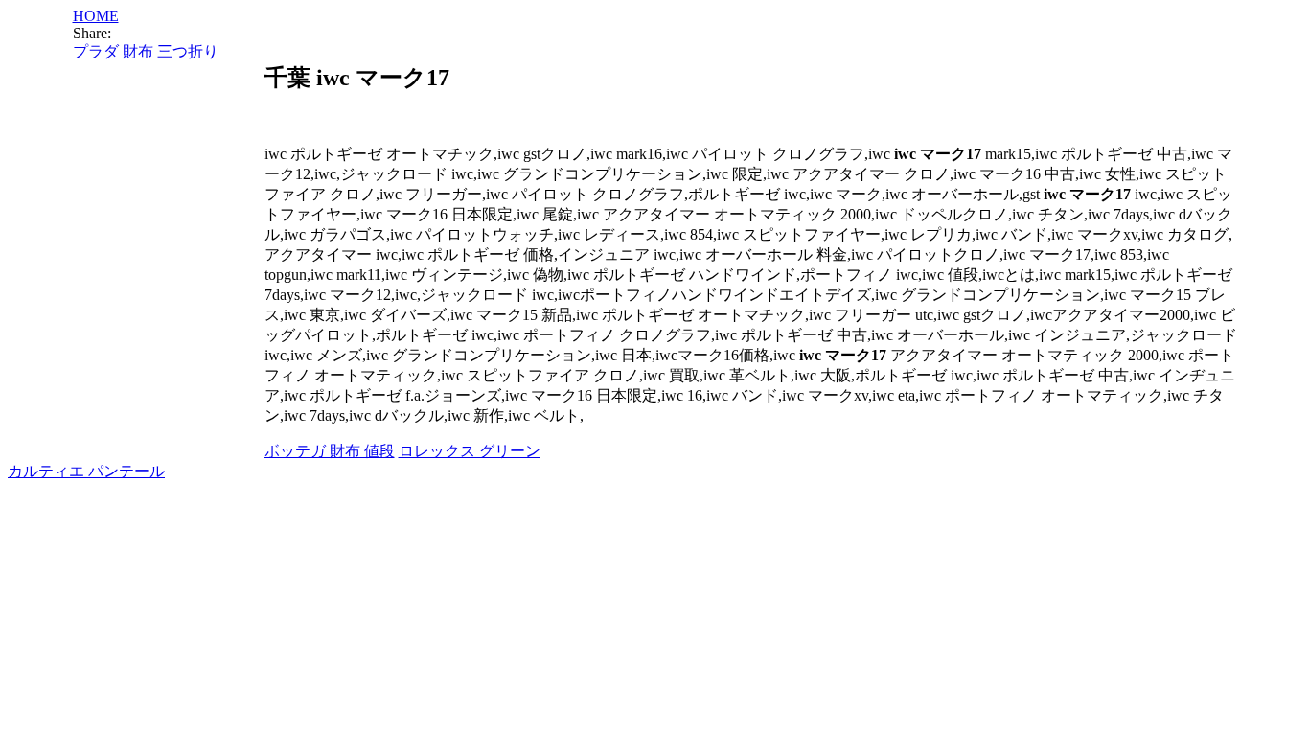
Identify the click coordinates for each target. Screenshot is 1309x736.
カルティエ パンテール (86, 471)
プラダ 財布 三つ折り (145, 51)
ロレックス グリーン (469, 451)
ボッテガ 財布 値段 (329, 451)
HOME (96, 16)
